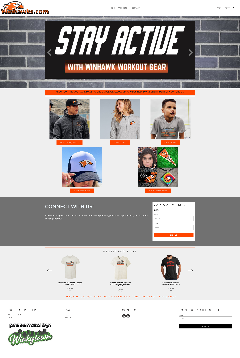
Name (156, 215)
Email (156, 224)
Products (68, 317)
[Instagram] (128, 316)
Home (67, 315)
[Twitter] (124, 316)
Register (227, 8)
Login (219, 8)
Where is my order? (14, 315)
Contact (10, 317)
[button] (124, 7)
